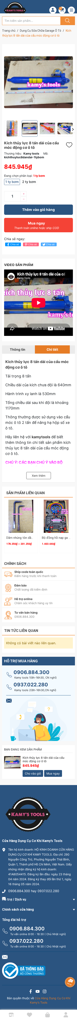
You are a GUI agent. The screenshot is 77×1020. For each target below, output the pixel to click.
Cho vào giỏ (33, 773)
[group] (38, 82)
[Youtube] (38, 992)
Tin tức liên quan (21, 630)
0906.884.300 (31, 672)
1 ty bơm (12, 182)
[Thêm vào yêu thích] (70, 145)
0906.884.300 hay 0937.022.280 (33, 891)
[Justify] (67, 21)
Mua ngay (36, 225)
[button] (73, 129)
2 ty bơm (29, 182)
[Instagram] (45, 992)
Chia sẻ (14, 244)
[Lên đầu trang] (70, 1002)
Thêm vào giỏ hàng (38, 210)
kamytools (41, 437)
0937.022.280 (31, 685)
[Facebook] (31, 992)
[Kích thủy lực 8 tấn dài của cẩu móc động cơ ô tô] (12, 764)
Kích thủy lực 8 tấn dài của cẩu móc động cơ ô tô (43, 759)
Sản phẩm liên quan (25, 493)
